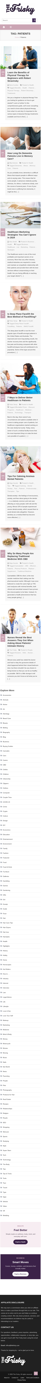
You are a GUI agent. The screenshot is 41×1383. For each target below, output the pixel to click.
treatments (11, 93)
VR (4, 1211)
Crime (5, 807)
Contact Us (15, 1377)
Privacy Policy (21, 1380)
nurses (30, 653)
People (30, 650)
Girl (4, 899)
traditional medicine (24, 571)
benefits (18, 88)
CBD (26, 566)
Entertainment (8, 839)
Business (31, 242)
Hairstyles (6, 937)
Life (4, 1002)
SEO (4, 1122)
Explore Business (20, 1274)
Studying (6, 1141)
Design (5, 820)
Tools (4, 1178)
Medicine (28, 410)
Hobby (5, 955)
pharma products (21, 568)
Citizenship (6, 779)
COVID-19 (6, 802)
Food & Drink (7, 867)
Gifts (4, 895)
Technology (7, 1160)
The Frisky (13, 650)
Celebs (5, 769)
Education (6, 834)
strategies (10, 250)
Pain (15, 488)
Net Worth (6, 1067)
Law (4, 992)
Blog (4, 737)
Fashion (5, 853)
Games (5, 885)
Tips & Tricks (7, 1174)
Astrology (6, 714)
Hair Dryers (7, 927)
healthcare (11, 247)
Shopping (6, 1127)
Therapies (10, 491)
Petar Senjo (13, 321)
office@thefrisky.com (12, 1345)
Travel (5, 1187)
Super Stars (7, 1150)
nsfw (24, 653)
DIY (4, 825)
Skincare (6, 1132)
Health (31, 85)
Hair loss (6, 932)
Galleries (6, 876)
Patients (31, 88)
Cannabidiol (19, 566)
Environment (7, 844)
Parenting (6, 1076)
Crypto (5, 811)
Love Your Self (8, 1016)
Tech (4, 1155)
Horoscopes (7, 964)
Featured (6, 858)
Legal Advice (7, 997)
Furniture (6, 872)
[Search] (34, 20)
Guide (5, 909)
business (25, 244)
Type (4, 1192)
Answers (18, 653)
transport (27, 412)
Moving (5, 1053)
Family (5, 848)
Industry (5, 978)
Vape (4, 1197)
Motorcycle (6, 1043)
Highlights (6, 946)
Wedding (6, 1215)
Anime (5, 704)
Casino (5, 760)
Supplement (11, 571)
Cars (4, 755)
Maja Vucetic (13, 483)
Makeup (5, 1020)
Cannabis (6, 751)
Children (6, 774)
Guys (4, 913)
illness (26, 165)
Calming (23, 486)
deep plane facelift (22, 323)
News (5, 1071)
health (24, 88)
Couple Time (7, 797)
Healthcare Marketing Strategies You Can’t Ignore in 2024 (21, 235)
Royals (5, 1118)
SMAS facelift (28, 326)
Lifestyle (6, 1006)
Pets (4, 1085)
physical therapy (13, 90)
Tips (8, 486)
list (18, 247)
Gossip (5, 904)
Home (5, 960)
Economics (6, 830)
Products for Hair (9, 1095)
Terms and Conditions (32, 1377)
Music (5, 1057)
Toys (4, 1183)
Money (5, 1039)
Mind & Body (7, 1034)
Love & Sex (7, 1011)
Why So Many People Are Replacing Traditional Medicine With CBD (20, 556)
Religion (5, 1113)
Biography (6, 732)
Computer (6, 793)
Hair (4, 918)
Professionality (31, 488)
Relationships (7, 1108)
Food (4, 862)
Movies (5, 1048)
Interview (6, 988)
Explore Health (20, 1242)
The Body (6, 1164)
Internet (5, 983)
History (5, 951)
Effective (33, 566)
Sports (5, 1136)
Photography (7, 1090)
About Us (7, 1377)
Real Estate (7, 1099)
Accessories (7, 695)
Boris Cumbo (13, 85)
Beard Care (7, 718)
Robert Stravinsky (27, 90)
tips (17, 491)
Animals (5, 700)
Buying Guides (8, 746)
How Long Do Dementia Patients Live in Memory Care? (20, 156)
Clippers (6, 783)
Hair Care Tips (8, 923)
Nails (4, 1062)
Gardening (6, 890)
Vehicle (5, 1201)
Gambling (6, 881)
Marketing (24, 247)
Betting (5, 728)
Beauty (5, 723)
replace (31, 568)
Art (4, 709)
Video (5, 1206)
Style (4, 1146)
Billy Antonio (13, 163)
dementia (18, 165)
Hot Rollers (6, 969)
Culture (5, 816)
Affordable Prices (21, 407)
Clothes (5, 788)
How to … (6, 974)
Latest (22, 1377)
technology (19, 412)
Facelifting (11, 326)
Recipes (5, 1104)
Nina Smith (13, 242)
